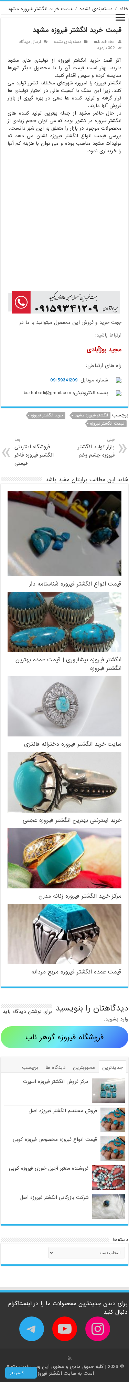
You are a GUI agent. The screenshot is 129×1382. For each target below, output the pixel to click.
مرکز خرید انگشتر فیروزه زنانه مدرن (80, 896)
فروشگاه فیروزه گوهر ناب (64, 1037)
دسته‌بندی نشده (95, 9)
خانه (123, 9)
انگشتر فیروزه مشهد (91, 415)
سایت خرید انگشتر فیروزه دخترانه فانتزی (72, 744)
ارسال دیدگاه (30, 42)
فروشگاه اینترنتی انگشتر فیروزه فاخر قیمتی (34, 452)
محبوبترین (84, 1067)
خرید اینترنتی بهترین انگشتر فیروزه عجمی (72, 820)
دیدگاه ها (55, 1067)
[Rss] (69, 1358)
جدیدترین (112, 1067)
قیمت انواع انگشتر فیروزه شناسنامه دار (75, 584)
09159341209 (64, 380)
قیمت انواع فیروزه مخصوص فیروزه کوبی (55, 1139)
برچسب (30, 1067)
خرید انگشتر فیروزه (47, 415)
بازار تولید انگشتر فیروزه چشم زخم (96, 447)
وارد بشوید (116, 1019)
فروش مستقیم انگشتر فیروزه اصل (63, 1110)
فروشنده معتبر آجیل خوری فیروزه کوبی (48, 1168)
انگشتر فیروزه (49, 1373)
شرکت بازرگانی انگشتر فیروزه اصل (54, 1197)
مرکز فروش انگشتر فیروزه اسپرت (55, 1081)
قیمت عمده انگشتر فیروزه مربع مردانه (76, 972)
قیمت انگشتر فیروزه (107, 424)
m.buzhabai (105, 42)
